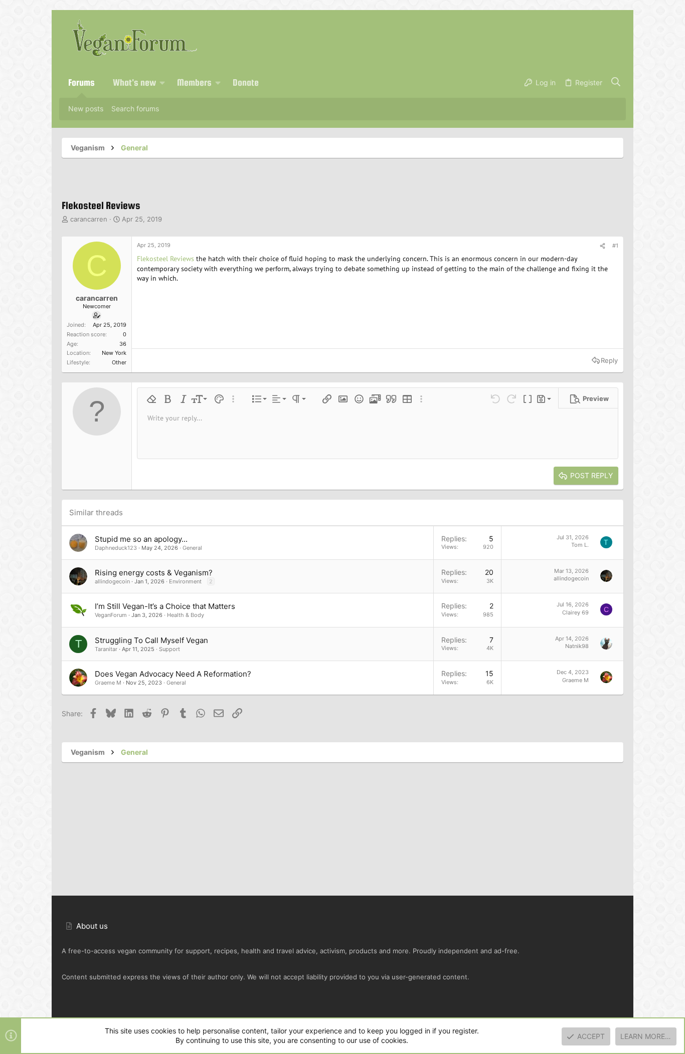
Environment (185, 581)
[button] (162, 82)
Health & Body (185, 614)
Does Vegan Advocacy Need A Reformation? (173, 674)
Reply (609, 360)
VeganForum (111, 614)
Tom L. (580, 544)
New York (114, 352)
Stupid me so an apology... (141, 539)
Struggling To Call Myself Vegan (151, 640)
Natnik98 (577, 646)
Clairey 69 (575, 612)
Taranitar (106, 649)
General (192, 547)
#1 (615, 245)
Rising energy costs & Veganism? (154, 572)
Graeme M (108, 682)
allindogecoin (112, 581)
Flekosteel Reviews (165, 258)
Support (169, 649)
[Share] (602, 246)
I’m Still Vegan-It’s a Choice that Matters (165, 606)
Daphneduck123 (116, 547)
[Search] (616, 82)
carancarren (88, 219)
